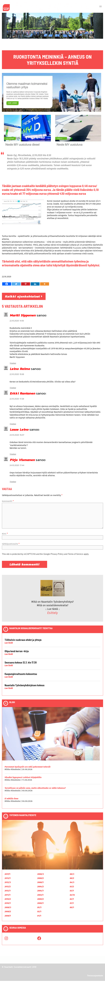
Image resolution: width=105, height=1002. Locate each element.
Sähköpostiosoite (10, 544)
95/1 (39, 907)
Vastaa (13, 363)
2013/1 (7, 878)
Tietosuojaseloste (95, 975)
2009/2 (8, 911)
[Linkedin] (35, 284)
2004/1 (40, 890)
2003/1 (40, 895)
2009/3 (8, 907)
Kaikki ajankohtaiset (23, 296)
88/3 (72, 874)
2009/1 (8, 916)
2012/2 (8, 886)
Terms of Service (75, 554)
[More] (44, 284)
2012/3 (8, 882)
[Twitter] (16, 284)
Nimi (5, 534)
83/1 (72, 890)
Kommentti (8, 501)
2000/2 (40, 899)
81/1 (72, 903)
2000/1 (40, 903)
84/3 (72, 882)
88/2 (72, 878)
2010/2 (8, 899)
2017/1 (7, 874)
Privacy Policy (57, 554)
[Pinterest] (25, 284)
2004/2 (40, 886)
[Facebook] (6, 284)
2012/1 (7, 890)
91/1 (39, 916)
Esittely (52, 613)
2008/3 (40, 874)
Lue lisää (9, 643)
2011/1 (7, 895)
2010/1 (8, 903)
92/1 (39, 911)
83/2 (72, 886)
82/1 (72, 899)
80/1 (72, 907)
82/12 (72, 895)
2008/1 (40, 882)
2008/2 (40, 878)
